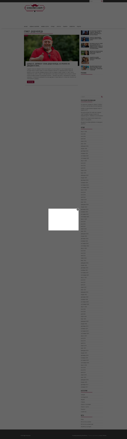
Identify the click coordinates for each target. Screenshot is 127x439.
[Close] (78, 209)
